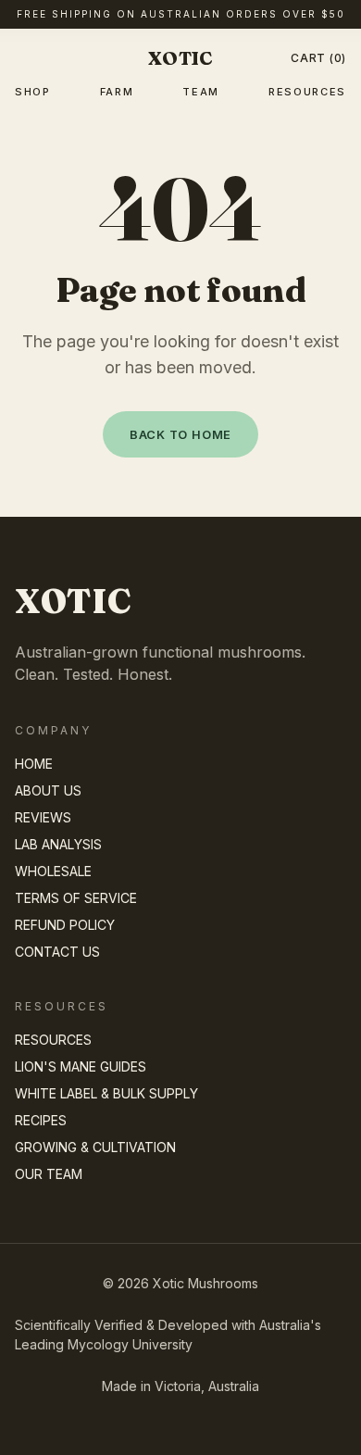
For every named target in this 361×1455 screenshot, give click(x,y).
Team (200, 91)
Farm (117, 91)
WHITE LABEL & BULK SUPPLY (106, 1093)
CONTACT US (57, 952)
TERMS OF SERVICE (76, 898)
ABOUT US (48, 790)
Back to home (180, 435)
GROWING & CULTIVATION (95, 1147)
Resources (307, 91)
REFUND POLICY (65, 925)
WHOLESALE (53, 871)
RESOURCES (53, 1039)
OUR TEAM (48, 1174)
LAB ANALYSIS (58, 844)
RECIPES (41, 1120)
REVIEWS (43, 817)
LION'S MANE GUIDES (80, 1066)
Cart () (318, 58)
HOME (34, 763)
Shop (33, 91)
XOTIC (180, 57)
